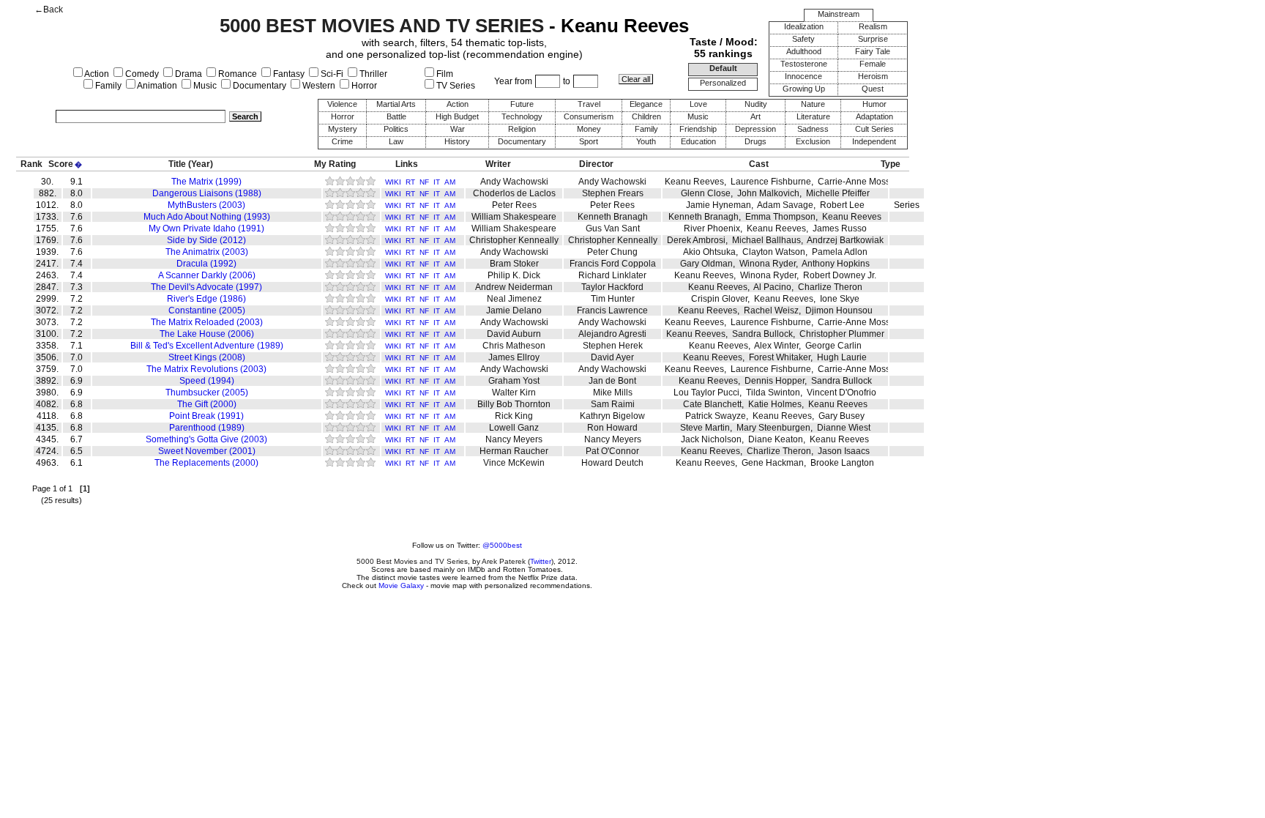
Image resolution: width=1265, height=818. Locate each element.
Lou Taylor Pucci (706, 392)
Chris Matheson (513, 346)
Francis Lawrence (612, 310)
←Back (48, 9)
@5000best (502, 545)
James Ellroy (514, 357)
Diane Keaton (775, 439)
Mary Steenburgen (773, 428)
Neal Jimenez (514, 299)
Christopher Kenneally (514, 240)
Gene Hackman (773, 463)
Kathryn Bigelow (612, 416)
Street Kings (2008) (206, 357)
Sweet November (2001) (206, 451)
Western (317, 86)
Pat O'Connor (612, 451)
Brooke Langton (842, 463)
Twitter (540, 561)
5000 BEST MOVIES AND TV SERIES (382, 26)
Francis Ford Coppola (613, 264)
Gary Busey (841, 416)
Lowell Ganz (514, 428)
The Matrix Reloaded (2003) (207, 322)
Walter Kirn (514, 392)
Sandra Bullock (762, 334)
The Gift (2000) (206, 404)
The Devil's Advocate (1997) (206, 287)
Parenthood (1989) (207, 428)
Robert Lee (842, 205)
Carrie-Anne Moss (854, 181)
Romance (236, 74)
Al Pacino (772, 287)
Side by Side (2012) (206, 240)
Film (443, 74)
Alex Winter (776, 346)
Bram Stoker (514, 264)
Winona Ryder (767, 264)
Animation (156, 86)
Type (890, 164)
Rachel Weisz (771, 310)
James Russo (840, 228)
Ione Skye (839, 299)
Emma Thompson (780, 217)
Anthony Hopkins (836, 264)
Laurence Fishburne (771, 181)
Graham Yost (514, 381)
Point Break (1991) (206, 416)
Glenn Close (706, 193)
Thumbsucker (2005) (206, 392)
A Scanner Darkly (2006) (206, 275)
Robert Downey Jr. (839, 275)
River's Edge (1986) (206, 299)
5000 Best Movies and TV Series (412, 561)
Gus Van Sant (613, 228)
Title (177, 164)
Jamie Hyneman (718, 205)
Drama (187, 74)
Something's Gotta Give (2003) (206, 439)
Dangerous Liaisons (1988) (206, 193)
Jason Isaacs (844, 451)
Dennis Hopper (775, 381)
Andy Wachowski (514, 181)
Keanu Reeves (694, 181)
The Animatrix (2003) (206, 252)
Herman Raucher (513, 451)
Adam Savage (785, 205)
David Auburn (514, 334)
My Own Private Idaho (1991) (206, 228)
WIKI (393, 182)
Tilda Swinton (773, 392)
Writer (498, 164)
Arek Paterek (504, 561)
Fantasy (288, 74)
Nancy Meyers (513, 439)
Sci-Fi (330, 74)
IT (436, 182)
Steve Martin (705, 428)
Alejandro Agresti (612, 334)
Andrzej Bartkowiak (845, 240)
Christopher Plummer (841, 334)
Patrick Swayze (715, 416)
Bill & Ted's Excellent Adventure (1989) (206, 346)
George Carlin (833, 346)
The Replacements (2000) (206, 463)
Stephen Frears (612, 193)
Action (96, 74)
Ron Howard (612, 428)
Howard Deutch (612, 463)
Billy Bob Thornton (514, 404)
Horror (363, 86)
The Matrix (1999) (206, 181)
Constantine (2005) (206, 310)
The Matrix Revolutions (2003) (206, 369)
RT (410, 182)
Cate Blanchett (712, 404)
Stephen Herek (613, 346)
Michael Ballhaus (766, 240)
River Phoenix (712, 228)
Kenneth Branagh (613, 217)
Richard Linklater (612, 275)
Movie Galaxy (401, 585)
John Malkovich (768, 193)
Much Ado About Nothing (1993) (206, 217)
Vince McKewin (514, 463)
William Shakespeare (513, 217)
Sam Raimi (613, 404)
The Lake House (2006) (207, 334)
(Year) (200, 164)
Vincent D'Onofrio (841, 392)
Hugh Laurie (842, 357)
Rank (31, 164)
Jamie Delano (514, 310)
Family (107, 86)
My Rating (335, 164)
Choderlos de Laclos (514, 193)
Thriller (372, 74)
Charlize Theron (830, 287)
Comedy (141, 74)
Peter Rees (514, 205)
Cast (759, 164)
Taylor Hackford (612, 287)
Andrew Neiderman (514, 287)
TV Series (454, 86)
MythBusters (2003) (206, 205)
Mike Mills (612, 392)
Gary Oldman (706, 264)
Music (204, 86)
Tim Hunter (613, 299)
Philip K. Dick (514, 275)
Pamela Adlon (839, 252)
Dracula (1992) (206, 264)
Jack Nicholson (711, 439)
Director (596, 164)
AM (449, 182)
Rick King (514, 416)
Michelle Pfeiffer (838, 193)
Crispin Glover (719, 299)
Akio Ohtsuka (709, 252)
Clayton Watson (773, 252)
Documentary (258, 86)
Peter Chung (612, 252)
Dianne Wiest (843, 428)
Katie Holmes (775, 404)
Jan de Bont (612, 381)
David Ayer (612, 357)
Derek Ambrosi (696, 240)
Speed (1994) (206, 381)
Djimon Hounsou (839, 310)
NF (424, 182)
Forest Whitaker (779, 357)
